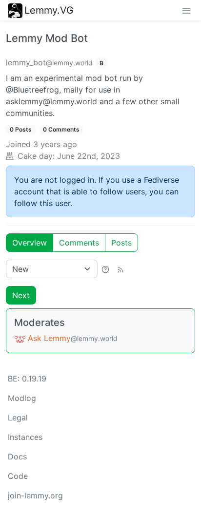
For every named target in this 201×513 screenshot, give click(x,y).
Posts (121, 242)
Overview (29, 242)
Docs (17, 456)
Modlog (22, 398)
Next (21, 295)
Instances (25, 437)
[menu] (186, 10)
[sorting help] (105, 269)
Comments (79, 242)
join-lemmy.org (35, 495)
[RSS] (120, 269)
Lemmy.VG (49, 10)
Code (18, 476)
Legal (18, 417)
